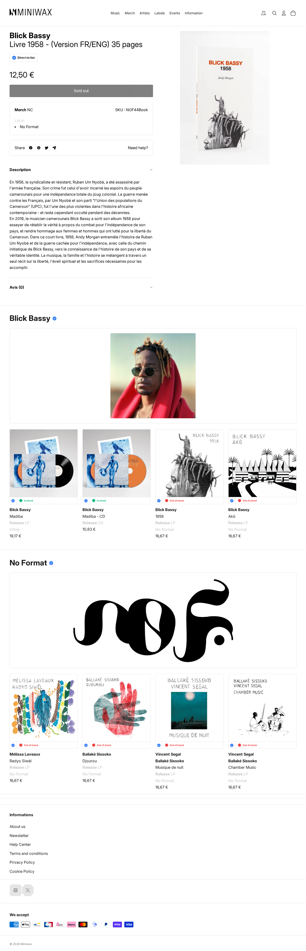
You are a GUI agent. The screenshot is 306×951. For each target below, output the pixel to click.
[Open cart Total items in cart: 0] (293, 13)
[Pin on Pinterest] (39, 148)
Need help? (138, 147)
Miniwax (26, 944)
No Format (29, 126)
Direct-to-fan (26, 57)
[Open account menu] (283, 13)
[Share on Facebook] (31, 148)
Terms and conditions (29, 853)
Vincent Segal (168, 754)
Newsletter (19, 835)
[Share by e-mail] (54, 148)
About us (17, 826)
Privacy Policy (22, 862)
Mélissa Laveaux (25, 754)
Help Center (20, 844)
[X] (28, 890)
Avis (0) (17, 287)
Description (20, 169)
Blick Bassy (30, 35)
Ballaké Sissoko (96, 754)
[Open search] (274, 13)
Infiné (14, 529)
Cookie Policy (22, 871)
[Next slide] (289, 462)
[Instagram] (16, 890)
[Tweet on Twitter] (46, 148)
